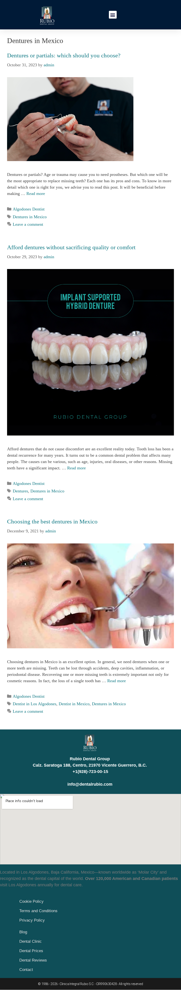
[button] (113, 15)
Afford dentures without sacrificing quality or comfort (71, 247)
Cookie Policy (31, 901)
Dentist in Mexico (74, 703)
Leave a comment (28, 224)
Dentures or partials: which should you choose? (63, 55)
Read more (35, 193)
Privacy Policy (32, 920)
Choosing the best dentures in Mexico (52, 521)
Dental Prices (31, 951)
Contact (26, 969)
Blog (23, 932)
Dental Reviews (33, 960)
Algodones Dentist (29, 209)
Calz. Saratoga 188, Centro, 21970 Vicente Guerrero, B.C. (90, 765)
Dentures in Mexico (30, 216)
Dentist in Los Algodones (34, 703)
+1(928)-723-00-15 (89, 771)
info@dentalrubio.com (89, 784)
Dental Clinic (30, 941)
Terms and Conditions (38, 911)
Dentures (20, 491)
